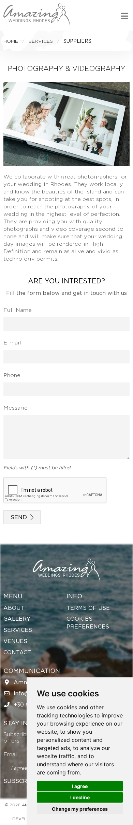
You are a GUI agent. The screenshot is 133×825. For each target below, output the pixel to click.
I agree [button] (80, 786)
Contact (17, 652)
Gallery (16, 619)
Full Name (17, 310)
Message (15, 408)
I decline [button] (80, 797)
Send (19, 517)
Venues (15, 641)
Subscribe (19, 781)
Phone (11, 375)
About (13, 608)
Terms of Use (88, 608)
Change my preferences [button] (80, 809)
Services (17, 630)
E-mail (12, 342)
